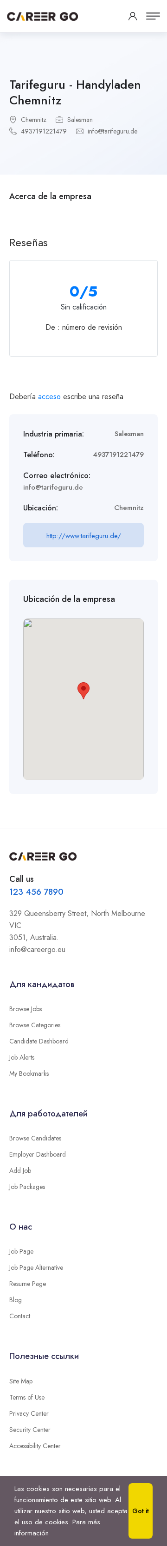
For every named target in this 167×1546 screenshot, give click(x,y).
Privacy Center (29, 1413)
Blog (15, 1299)
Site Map (20, 1381)
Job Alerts (21, 1057)
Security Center (30, 1429)
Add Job (20, 1170)
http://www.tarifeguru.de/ (83, 536)
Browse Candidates (35, 1138)
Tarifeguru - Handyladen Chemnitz (75, 92)
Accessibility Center (35, 1445)
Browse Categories (34, 1025)
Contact (19, 1316)
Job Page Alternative (36, 1267)
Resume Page (27, 1283)
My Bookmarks (29, 1073)
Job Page (21, 1251)
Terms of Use (27, 1397)
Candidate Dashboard (39, 1041)
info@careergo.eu (37, 949)
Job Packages (27, 1186)
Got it (140, 1511)
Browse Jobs (25, 1008)
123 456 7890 (36, 892)
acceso (49, 396)
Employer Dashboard (37, 1154)
